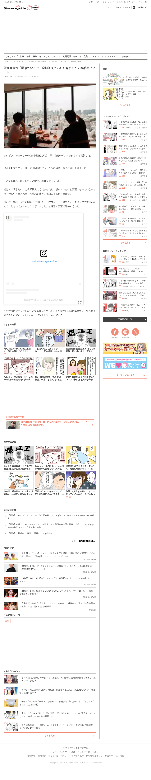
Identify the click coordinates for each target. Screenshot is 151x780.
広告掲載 (120, 756)
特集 (105, 69)
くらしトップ (11, 56)
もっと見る (50, 735)
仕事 (22, 56)
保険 (35, 56)
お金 (28, 56)
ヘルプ (95, 752)
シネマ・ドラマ (112, 56)
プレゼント (132, 2)
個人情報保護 (77, 756)
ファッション (96, 56)
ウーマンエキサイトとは (63, 752)
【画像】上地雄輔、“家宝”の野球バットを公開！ (30, 533)
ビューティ (111, 2)
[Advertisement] (75, 32)
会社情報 (31, 756)
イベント (77, 56)
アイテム (56, 56)
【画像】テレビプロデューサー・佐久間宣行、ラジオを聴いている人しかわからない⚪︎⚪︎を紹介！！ (51, 516)
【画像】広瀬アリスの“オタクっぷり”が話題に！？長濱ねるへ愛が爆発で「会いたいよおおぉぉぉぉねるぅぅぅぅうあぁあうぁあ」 (51, 525)
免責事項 (109, 756)
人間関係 (67, 56)
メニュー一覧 (142, 2)
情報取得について (94, 756)
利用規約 (42, 756)
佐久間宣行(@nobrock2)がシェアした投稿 (43, 300)
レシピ (104, 2)
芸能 (86, 56)
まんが (119, 2)
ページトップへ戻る (125, 375)
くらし (97, 2)
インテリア (44, 56)
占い (125, 2)
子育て (91, 2)
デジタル (126, 56)
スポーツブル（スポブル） (28, 76)
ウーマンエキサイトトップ (117, 7)
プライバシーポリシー (58, 756)
